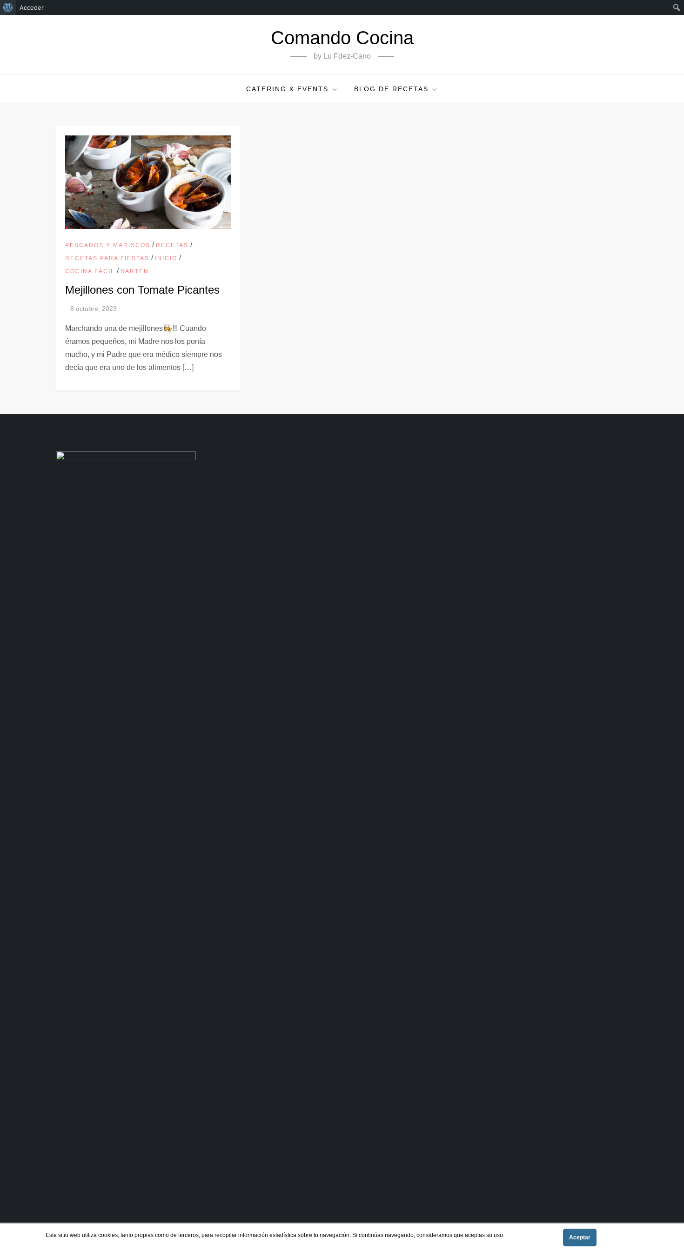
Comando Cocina (342, 37)
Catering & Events (287, 89)
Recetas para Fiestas (107, 258)
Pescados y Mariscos (107, 245)
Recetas (172, 245)
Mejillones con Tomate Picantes (142, 289)
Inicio (166, 258)
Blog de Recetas (391, 89)
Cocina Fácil (90, 271)
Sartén (135, 271)
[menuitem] (8, 7)
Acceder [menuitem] (32, 7)
